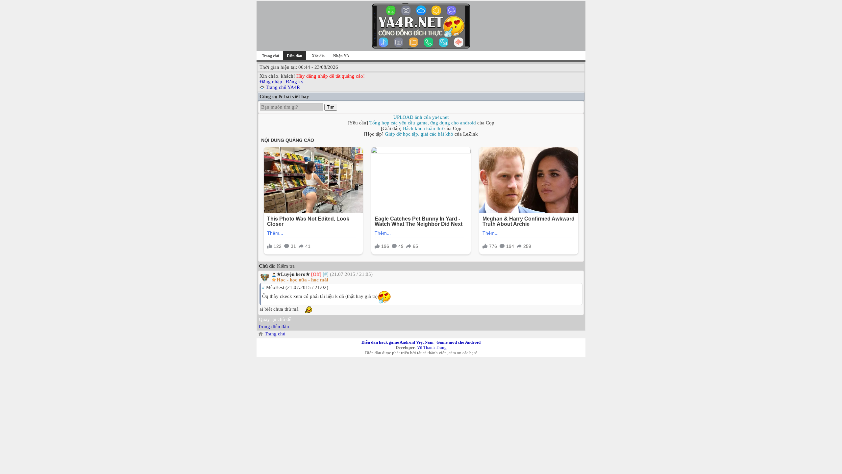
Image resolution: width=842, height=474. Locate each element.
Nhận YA (341, 56)
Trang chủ (270, 56)
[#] (326, 274)
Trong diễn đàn (273, 326)
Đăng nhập (271, 81)
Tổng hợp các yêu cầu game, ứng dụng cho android (422, 122)
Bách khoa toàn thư (423, 128)
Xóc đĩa (318, 56)
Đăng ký (295, 81)
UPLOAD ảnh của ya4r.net (421, 117)
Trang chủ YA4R (283, 87)
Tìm (330, 107)
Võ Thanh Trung (432, 347)
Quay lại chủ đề (275, 319)
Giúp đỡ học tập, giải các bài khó (419, 134)
